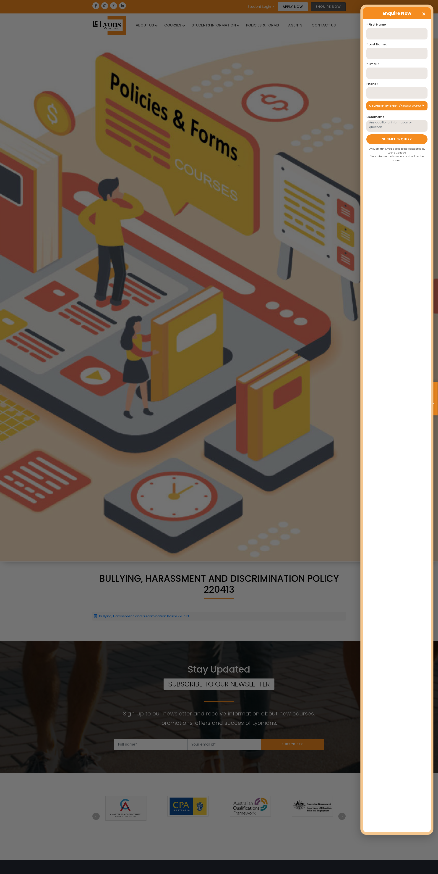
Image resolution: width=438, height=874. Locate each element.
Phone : (372, 84)
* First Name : (376, 24)
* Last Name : (376, 44)
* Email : (372, 64)
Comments (375, 117)
